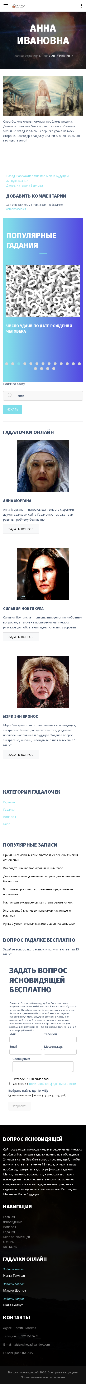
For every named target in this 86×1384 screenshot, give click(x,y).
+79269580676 (28, 1336)
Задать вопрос (21, 529)
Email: (13, 1046)
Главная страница (25, 56)
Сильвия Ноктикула (23, 608)
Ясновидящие (12, 1222)
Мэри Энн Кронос (20, 716)
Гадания (9, 802)
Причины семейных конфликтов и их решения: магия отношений (40, 857)
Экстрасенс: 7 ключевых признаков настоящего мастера (37, 912)
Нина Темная (14, 1275)
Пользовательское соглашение (43, 1377)
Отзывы (8, 1242)
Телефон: (50, 1034)
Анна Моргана (17, 501)
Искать (12, 409)
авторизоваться (16, 209)
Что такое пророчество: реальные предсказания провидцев (38, 891)
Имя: (12, 1034)
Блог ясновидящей (16, 1237)
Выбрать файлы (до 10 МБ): (28, 1091)
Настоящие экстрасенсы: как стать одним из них (37, 902)
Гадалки (9, 809)
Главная (9, 1217)
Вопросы (9, 817)
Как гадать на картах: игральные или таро (33, 868)
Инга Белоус (13, 1305)
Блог (45, 56)
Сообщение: (21, 1059)
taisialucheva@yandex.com (32, 1344)
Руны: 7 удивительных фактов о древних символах (39, 924)
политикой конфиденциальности (52, 1084)
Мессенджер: (53, 1046)
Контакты (10, 1247)
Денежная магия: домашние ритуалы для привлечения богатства (42, 878)
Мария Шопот (15, 1290)
